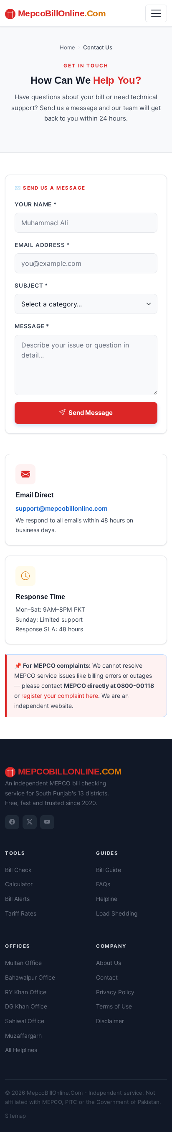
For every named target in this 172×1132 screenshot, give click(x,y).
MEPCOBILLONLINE (68, 771)
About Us (108, 963)
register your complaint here (59, 695)
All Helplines (21, 1050)
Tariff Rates (20, 913)
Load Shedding (116, 913)
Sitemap (15, 1115)
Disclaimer (110, 1021)
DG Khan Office (26, 1006)
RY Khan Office (25, 992)
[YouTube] (47, 822)
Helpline (106, 898)
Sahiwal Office (24, 1021)
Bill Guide (108, 870)
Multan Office (23, 963)
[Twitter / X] (30, 822)
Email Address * (42, 245)
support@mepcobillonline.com (61, 508)
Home (67, 47)
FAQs (103, 884)
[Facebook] (12, 822)
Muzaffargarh (23, 1035)
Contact (107, 977)
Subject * (31, 285)
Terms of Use (114, 1006)
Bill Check (18, 870)
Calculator (19, 884)
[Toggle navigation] (156, 13)
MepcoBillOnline (60, 13)
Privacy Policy (115, 992)
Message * (32, 326)
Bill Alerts (17, 898)
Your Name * (36, 204)
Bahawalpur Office (30, 977)
